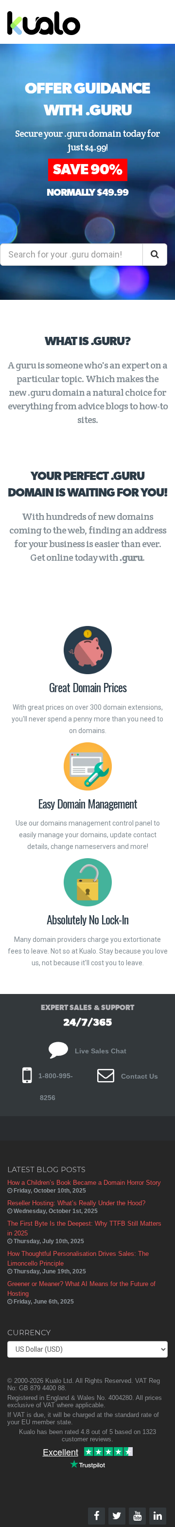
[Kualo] (70, 22)
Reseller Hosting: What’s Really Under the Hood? (76, 1203)
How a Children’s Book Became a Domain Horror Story (84, 1182)
